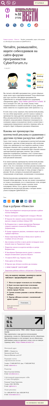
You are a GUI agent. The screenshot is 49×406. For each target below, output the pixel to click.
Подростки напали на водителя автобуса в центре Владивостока (22, 248)
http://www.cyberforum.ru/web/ (31, 101)
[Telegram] (25, 201)
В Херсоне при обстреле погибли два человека (21, 264)
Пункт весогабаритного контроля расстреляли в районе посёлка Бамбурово (24, 211)
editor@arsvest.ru (14, 374)
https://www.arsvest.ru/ (25, 342)
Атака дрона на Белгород (13, 261)
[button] (41, 3)
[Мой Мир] (13, 201)
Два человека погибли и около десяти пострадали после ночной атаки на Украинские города (24, 243)
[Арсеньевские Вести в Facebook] (7, 25)
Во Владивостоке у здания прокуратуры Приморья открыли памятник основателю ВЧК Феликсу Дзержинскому (22, 226)
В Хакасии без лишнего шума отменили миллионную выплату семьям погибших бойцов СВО (23, 220)
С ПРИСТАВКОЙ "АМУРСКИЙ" (16, 267)
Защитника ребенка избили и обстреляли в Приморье (23, 270)
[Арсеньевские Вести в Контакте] (22, 25)
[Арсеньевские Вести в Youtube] (36, 25)
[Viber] (30, 201)
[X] (17, 201)
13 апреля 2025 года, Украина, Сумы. (18, 258)
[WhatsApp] (34, 201)
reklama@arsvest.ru (14, 394)
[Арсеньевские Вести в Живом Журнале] (15, 25)
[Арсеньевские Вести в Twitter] (29, 25)
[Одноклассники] (9, 201)
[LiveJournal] (21, 201)
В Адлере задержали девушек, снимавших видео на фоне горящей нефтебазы (24, 232)
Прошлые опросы (12, 308)
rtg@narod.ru (13, 386)
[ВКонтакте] (4, 201)
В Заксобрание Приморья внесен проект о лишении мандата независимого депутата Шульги (23, 253)
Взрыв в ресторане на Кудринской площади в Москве (23, 216)
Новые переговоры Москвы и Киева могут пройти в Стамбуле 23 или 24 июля (23, 238)
